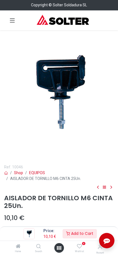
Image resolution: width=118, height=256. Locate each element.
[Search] (38, 246)
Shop (18, 173)
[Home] (18, 246)
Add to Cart (81, 233)
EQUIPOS (37, 173)
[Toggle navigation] (12, 20)
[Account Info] (100, 247)
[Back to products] (104, 187)
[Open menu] (59, 248)
